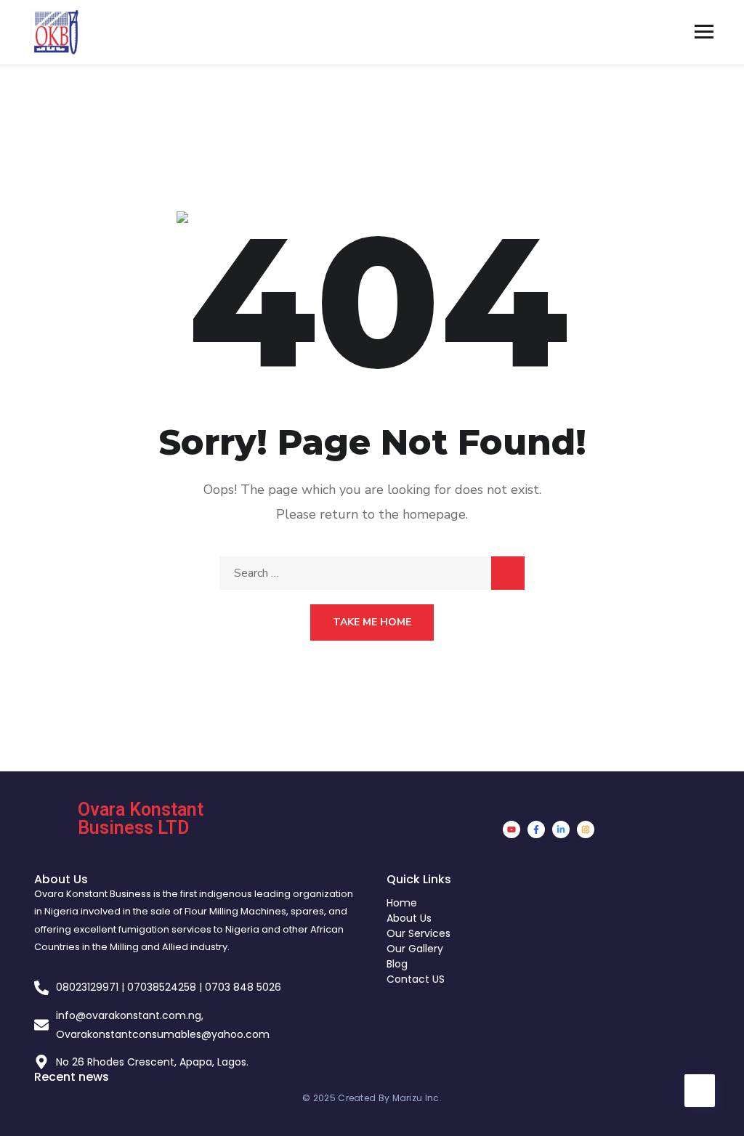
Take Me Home (372, 622)
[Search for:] (372, 573)
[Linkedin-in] (561, 829)
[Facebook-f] (536, 829)
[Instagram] (585, 829)
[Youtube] (511, 829)
